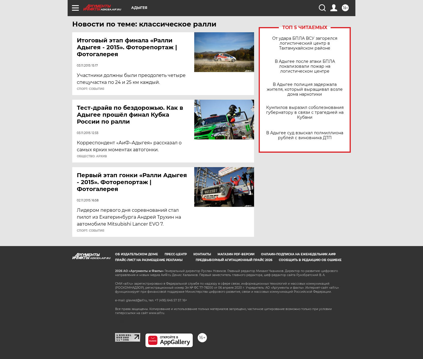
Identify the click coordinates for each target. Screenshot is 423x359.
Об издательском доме (136, 254)
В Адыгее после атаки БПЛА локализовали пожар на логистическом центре (305, 66)
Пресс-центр (176, 254)
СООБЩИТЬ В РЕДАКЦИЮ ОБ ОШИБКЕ (310, 260)
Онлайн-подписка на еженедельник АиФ (298, 254)
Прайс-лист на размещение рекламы (148, 260)
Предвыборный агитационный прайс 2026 (234, 260)
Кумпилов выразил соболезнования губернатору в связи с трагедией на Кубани (305, 112)
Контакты (202, 254)
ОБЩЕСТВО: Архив (92, 156)
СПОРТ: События (90, 89)
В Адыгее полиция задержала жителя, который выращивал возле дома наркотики (305, 89)
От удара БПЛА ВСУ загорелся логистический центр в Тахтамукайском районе (304, 43)
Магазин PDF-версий (236, 254)
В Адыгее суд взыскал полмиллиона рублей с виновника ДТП (304, 135)
